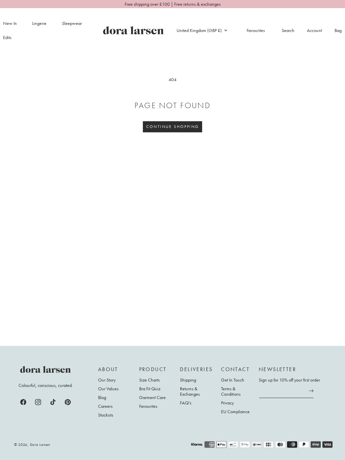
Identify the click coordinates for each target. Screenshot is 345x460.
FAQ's (185, 403)
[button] (43, 23)
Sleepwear (72, 23)
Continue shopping (172, 126)
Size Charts (149, 380)
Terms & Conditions (231, 391)
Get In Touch (232, 380)
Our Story (107, 380)
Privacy (227, 403)
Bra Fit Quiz (149, 389)
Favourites (148, 406)
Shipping (188, 380)
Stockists (105, 415)
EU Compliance (235, 411)
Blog (102, 397)
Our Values (108, 389)
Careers (105, 406)
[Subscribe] (311, 391)
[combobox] (201, 30)
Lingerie (39, 23)
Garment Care (152, 397)
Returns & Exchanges (190, 391)
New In (10, 23)
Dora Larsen (40, 444)
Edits (7, 37)
